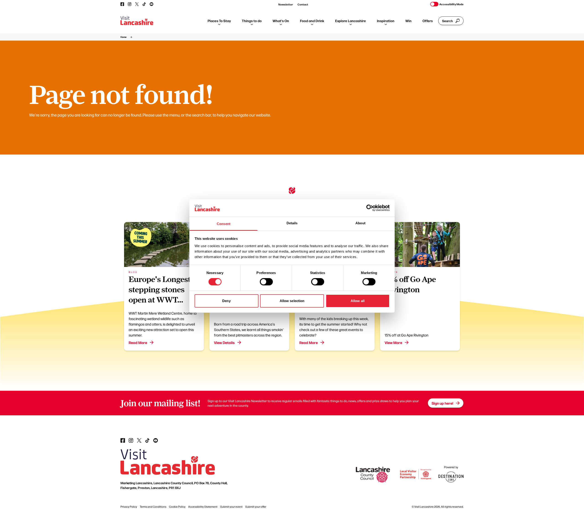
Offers (427, 20)
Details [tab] (292, 223)
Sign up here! (442, 403)
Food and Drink (312, 20)
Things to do (252, 20)
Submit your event (231, 506)
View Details (224, 342)
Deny (226, 301)
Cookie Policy (177, 506)
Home (123, 37)
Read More (138, 342)
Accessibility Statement (202, 506)
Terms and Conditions (153, 506)
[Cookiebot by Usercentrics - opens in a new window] (370, 207)
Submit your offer (255, 506)
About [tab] (360, 223)
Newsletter (285, 4)
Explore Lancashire (350, 20)
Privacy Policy (128, 506)
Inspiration (385, 20)
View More (393, 342)
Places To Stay (219, 20)
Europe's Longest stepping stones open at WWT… (160, 289)
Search (447, 20)
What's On (281, 20)
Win (408, 20)
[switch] (266, 281)
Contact (302, 4)
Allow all (358, 301)
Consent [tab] (223, 224)
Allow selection (292, 301)
